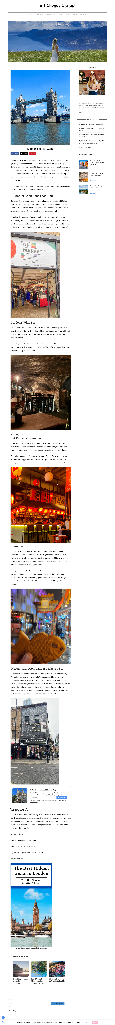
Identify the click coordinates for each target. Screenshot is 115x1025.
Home (29, 15)
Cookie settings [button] (86, 1022)
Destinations (39, 15)
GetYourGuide (25, 435)
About (74, 15)
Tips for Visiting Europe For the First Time (27, 852)
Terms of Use (12, 1014)
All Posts (11, 999)
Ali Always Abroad (58, 6)
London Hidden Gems (85, 147)
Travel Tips (51, 15)
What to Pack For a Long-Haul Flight (24, 846)
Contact (83, 15)
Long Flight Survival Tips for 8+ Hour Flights (91, 124)
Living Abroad (64, 15)
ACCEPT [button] (95, 1022)
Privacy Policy (12, 1011)
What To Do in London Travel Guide (24, 840)
